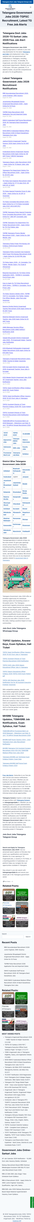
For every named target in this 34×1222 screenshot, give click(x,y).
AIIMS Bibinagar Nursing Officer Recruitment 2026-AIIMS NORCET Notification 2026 (14, 330)
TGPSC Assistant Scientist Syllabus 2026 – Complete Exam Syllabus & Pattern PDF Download (16, 1127)
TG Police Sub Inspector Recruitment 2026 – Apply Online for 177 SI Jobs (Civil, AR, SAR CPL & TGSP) (17, 183)
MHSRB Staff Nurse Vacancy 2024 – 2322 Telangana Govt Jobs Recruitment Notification (17, 742)
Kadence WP (17, 1221)
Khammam (26, 525)
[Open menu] (30, 7)
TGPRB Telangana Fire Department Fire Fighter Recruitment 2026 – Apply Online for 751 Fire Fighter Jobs (16, 225)
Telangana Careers (23, 800)
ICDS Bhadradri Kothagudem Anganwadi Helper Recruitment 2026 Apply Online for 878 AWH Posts (16, 350)
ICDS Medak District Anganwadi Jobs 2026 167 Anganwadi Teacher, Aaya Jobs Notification (17, 380)
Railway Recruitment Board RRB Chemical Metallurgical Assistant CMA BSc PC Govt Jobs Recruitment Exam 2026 (16, 1167)
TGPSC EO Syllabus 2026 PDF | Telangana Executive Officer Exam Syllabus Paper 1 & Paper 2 (16, 1047)
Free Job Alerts (8, 775)
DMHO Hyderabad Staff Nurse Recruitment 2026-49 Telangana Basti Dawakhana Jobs (17, 122)
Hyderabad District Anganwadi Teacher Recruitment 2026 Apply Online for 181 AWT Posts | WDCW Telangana (16, 154)
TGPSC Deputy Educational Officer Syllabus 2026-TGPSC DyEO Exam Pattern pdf (17, 674)
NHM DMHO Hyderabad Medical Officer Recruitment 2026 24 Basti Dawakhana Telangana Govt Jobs (16, 133)
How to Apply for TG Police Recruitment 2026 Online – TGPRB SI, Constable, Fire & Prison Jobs (17, 285)
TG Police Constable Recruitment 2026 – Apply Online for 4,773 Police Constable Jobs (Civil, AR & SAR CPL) (16, 204)
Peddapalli (26, 531)
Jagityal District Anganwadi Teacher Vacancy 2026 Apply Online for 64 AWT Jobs (16, 143)
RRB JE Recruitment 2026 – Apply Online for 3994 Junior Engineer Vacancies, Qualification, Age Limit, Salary (16, 1183)
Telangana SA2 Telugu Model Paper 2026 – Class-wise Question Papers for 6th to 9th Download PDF (18, 1084)
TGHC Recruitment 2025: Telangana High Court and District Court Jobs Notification (17, 1110)
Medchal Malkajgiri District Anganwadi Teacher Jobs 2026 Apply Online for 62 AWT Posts (16, 319)
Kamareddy (7, 525)
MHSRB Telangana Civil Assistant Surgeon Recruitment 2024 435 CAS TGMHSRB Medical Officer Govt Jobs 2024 (17, 750)
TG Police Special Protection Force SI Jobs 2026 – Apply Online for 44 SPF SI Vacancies (17, 193)
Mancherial (17, 531)
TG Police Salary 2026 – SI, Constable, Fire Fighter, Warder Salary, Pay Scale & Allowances (17, 264)
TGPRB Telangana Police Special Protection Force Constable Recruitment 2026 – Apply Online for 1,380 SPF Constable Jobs (17, 214)
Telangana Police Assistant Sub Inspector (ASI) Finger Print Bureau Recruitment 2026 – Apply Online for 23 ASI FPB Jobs (17, 254)
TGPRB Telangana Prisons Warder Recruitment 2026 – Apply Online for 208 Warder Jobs (16, 235)
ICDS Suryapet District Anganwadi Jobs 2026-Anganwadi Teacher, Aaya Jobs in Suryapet (16, 369)
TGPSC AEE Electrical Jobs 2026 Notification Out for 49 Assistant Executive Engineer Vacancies (17, 682)
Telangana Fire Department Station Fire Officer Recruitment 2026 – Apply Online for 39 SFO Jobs (16, 173)
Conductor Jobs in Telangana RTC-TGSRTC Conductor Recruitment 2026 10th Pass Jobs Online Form (17, 1102)
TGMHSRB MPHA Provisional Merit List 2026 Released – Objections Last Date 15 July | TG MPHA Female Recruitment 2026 (17, 423)
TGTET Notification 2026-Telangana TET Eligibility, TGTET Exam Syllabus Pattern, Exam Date (18, 1135)
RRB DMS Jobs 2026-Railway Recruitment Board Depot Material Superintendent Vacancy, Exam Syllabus (16, 1191)
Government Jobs (13, 81)
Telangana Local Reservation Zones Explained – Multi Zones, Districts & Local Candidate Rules (18, 1142)
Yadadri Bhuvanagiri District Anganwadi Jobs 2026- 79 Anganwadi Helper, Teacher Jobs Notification (17, 340)
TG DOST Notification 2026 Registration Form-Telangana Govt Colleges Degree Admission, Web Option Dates (18, 1077)
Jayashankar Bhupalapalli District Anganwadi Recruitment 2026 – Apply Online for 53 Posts (15, 104)
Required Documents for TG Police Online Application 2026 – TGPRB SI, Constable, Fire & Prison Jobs (16, 275)
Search (4, 934)
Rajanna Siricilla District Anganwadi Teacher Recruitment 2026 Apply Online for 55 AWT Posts (17, 309)
